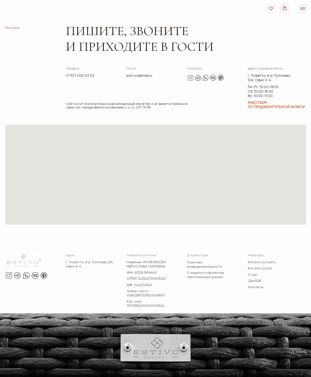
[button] (271, 8)
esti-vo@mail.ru (139, 76)
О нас (252, 275)
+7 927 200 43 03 (80, 76)
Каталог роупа (260, 268)
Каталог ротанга (261, 262)
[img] (190, 78)
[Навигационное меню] (302, 8)
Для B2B (254, 281)
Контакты (255, 287)
